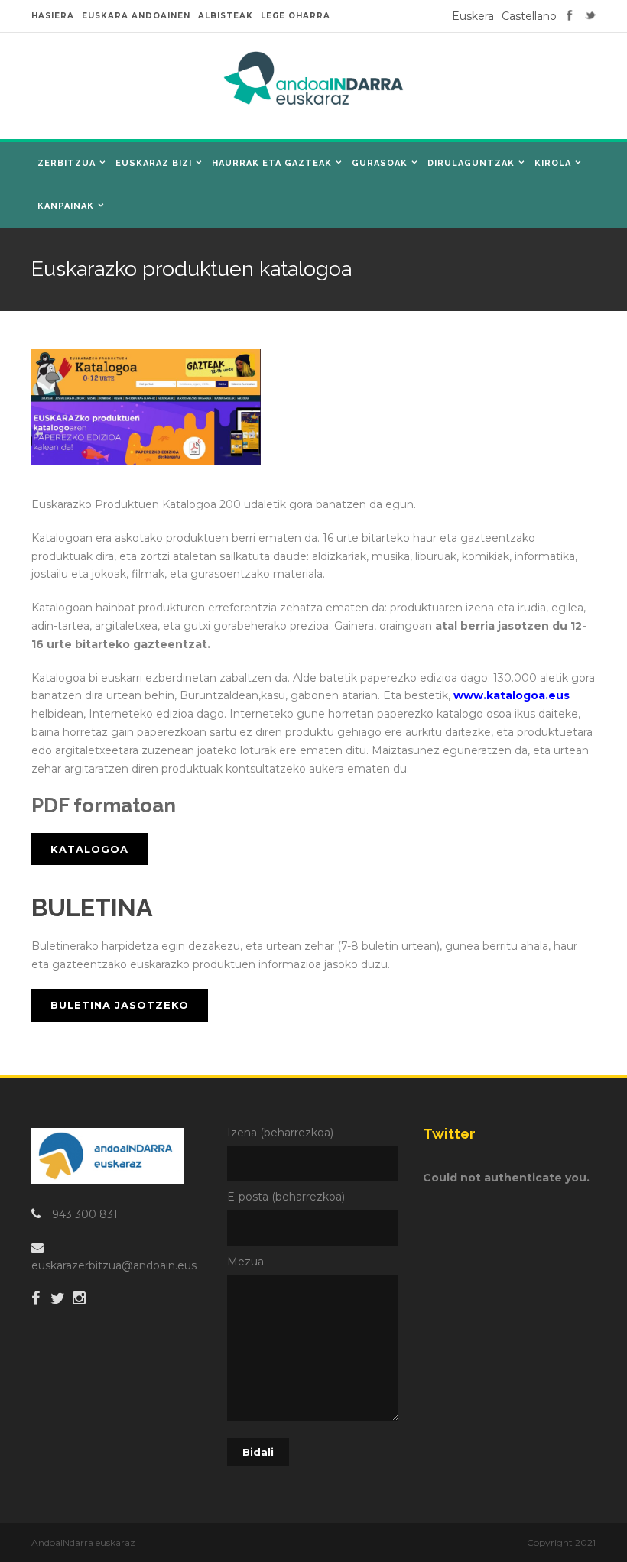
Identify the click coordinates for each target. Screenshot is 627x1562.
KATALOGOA (89, 849)
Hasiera (52, 16)
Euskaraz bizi (153, 163)
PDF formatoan (103, 805)
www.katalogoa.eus (511, 695)
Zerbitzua (66, 163)
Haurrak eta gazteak (272, 163)
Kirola (552, 163)
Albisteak (225, 16)
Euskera (473, 16)
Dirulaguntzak (471, 163)
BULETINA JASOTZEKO (119, 1005)
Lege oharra (295, 16)
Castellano (529, 16)
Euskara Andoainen (136, 16)
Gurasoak (380, 163)
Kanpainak (65, 206)
